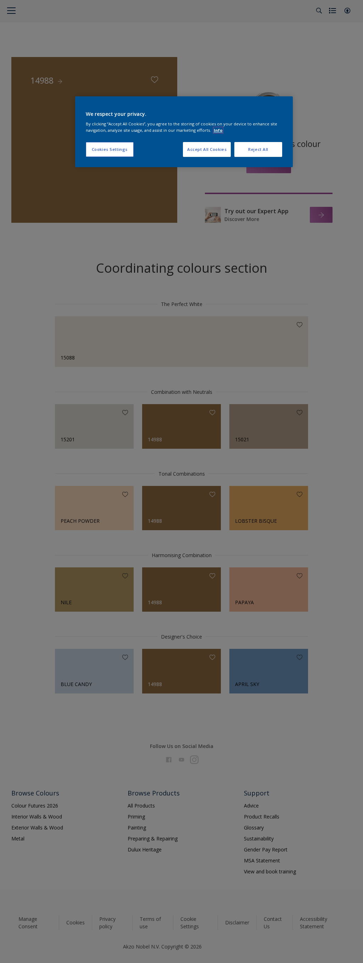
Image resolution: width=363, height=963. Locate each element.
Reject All (258, 149)
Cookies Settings (110, 149)
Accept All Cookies (207, 149)
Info (218, 130)
